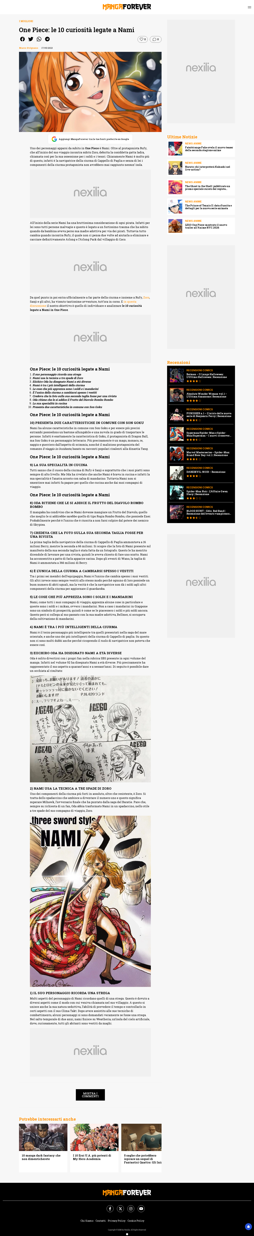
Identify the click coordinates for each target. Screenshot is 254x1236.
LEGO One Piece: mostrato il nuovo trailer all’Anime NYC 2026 (206, 226)
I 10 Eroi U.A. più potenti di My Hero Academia (92, 1157)
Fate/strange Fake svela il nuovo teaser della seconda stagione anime (209, 149)
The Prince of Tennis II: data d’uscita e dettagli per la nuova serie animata (208, 207)
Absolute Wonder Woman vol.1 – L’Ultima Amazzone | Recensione (206, 395)
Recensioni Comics (199, 370)
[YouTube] (139, 1206)
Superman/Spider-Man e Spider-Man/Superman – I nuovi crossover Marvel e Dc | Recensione (208, 434)
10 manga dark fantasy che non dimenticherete (41, 1157)
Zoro (146, 297)
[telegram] (47, 41)
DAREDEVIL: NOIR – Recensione (205, 472)
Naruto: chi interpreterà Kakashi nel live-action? (207, 168)
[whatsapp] (39, 41)
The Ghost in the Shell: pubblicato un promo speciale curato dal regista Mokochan (207, 187)
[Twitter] (118, 1206)
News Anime (193, 143)
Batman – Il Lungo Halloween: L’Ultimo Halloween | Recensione (206, 375)
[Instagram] (128, 1206)
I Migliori (26, 21)
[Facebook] (108, 1206)
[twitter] (30, 41)
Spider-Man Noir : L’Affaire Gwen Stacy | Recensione (207, 493)
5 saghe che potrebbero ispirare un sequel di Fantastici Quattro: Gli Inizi (143, 1159)
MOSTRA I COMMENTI (90, 1095)
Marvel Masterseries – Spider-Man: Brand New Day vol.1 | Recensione (208, 454)
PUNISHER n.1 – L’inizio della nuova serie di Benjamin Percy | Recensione (208, 415)
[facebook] (22, 41)
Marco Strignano (28, 47)
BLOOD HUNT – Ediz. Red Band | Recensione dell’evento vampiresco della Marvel (207, 512)
